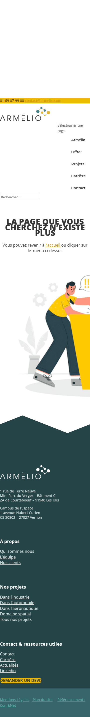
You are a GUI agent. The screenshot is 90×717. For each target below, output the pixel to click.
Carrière (8, 659)
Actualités (9, 665)
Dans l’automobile (17, 602)
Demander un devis (21, 680)
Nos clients (10, 562)
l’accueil (53, 245)
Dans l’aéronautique (19, 608)
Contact (7, 654)
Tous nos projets (16, 619)
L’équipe (8, 557)
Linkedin (8, 670)
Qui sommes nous (17, 551)
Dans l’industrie (15, 597)
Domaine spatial (15, 614)
